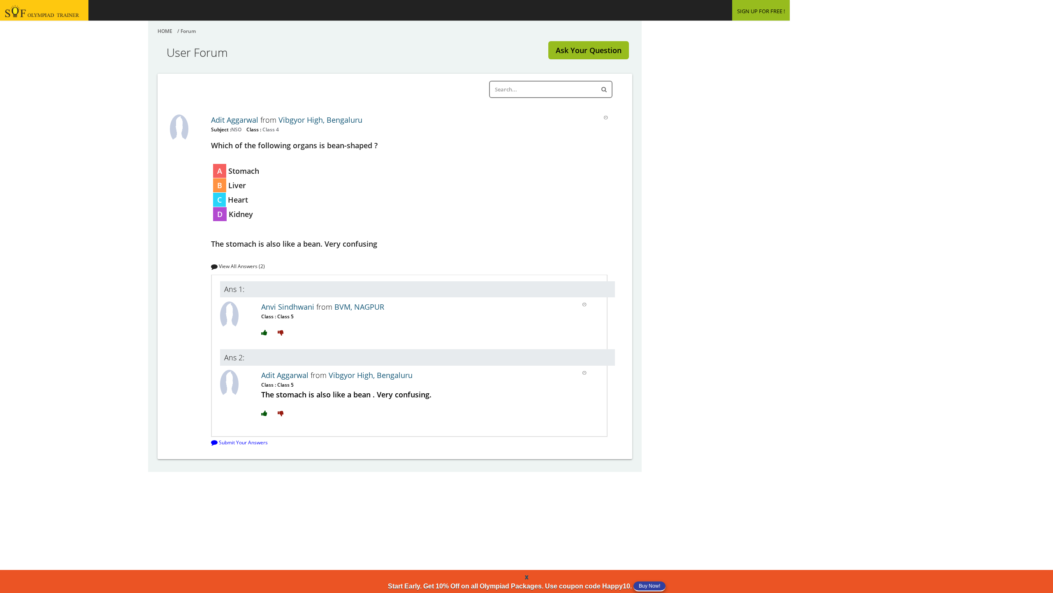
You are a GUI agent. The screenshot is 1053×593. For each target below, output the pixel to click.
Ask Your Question (589, 50)
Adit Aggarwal (235, 120)
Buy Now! (649, 586)
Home (165, 31)
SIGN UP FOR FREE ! (761, 11)
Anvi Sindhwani (288, 307)
